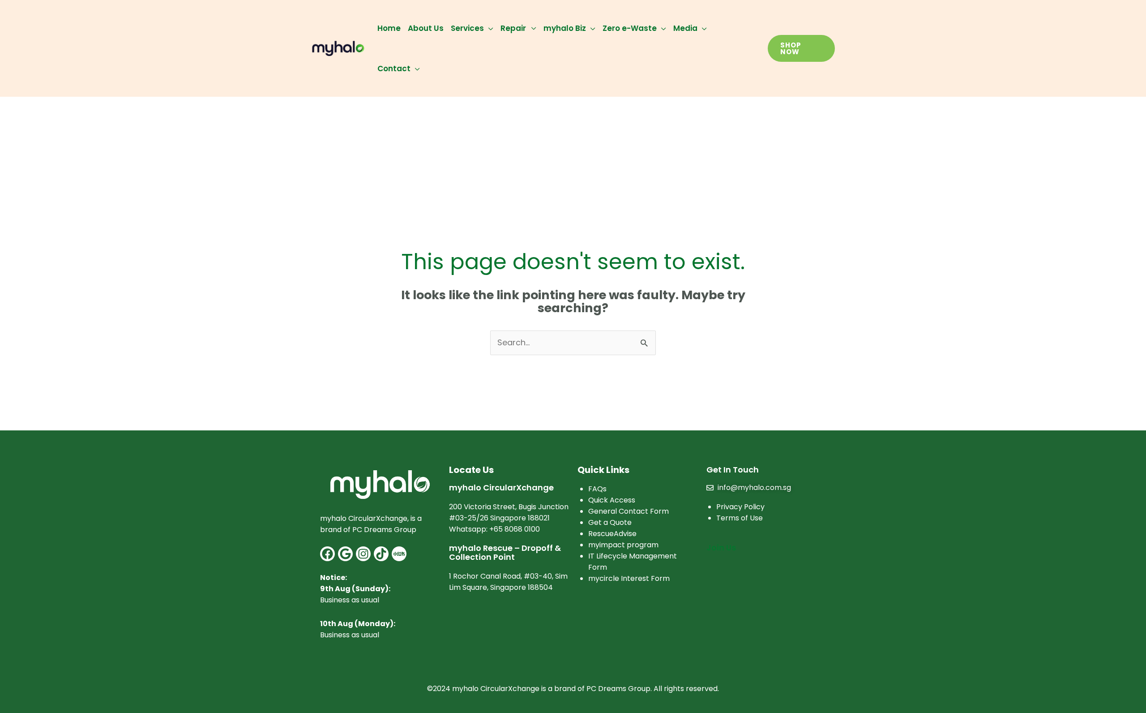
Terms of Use (739, 518)
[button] (801, 48)
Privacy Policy (740, 507)
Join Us (721, 547)
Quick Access (611, 500)
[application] (488, 28)
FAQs (597, 489)
